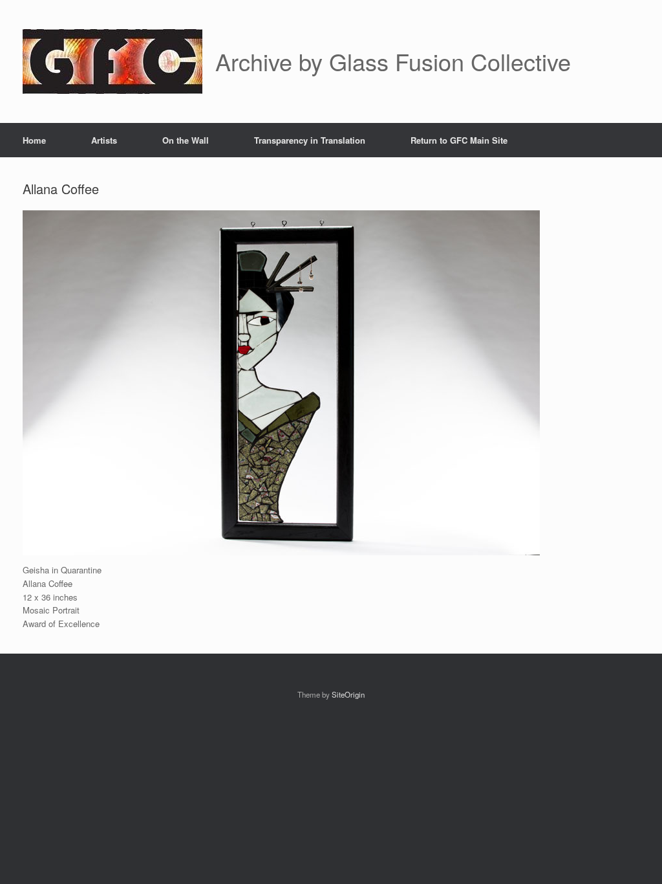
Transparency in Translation (309, 140)
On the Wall (185, 140)
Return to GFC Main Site (459, 140)
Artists (104, 140)
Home (34, 140)
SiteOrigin (348, 694)
